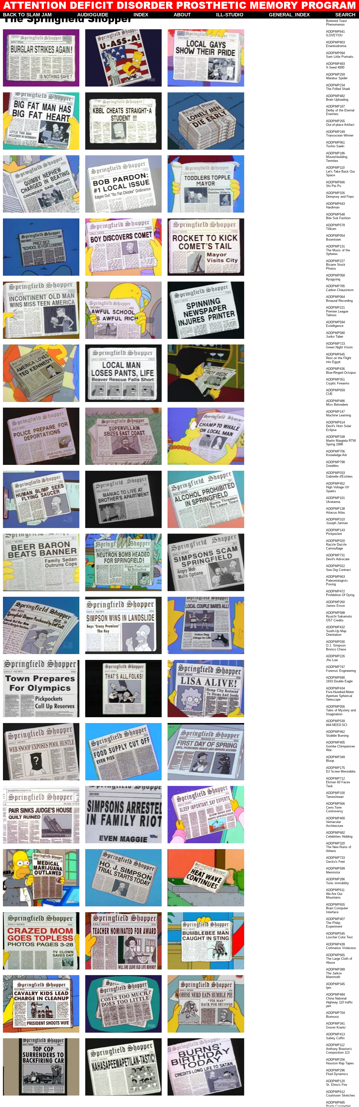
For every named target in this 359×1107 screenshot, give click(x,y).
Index (141, 14)
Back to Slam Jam (27, 14)
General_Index (289, 14)
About (182, 14)
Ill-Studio (229, 14)
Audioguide (92, 14)
